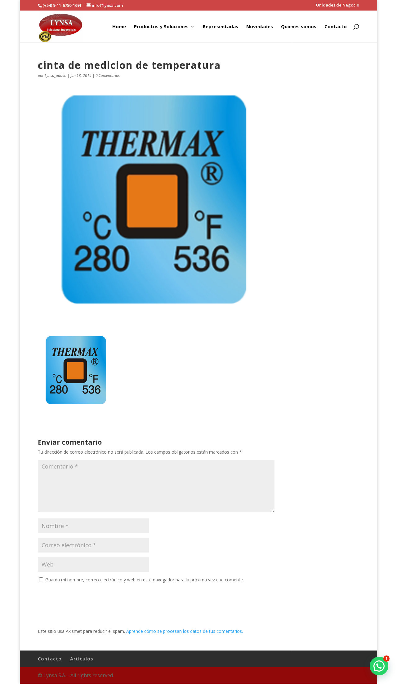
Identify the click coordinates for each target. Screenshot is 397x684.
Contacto (335, 26)
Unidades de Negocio (337, 5)
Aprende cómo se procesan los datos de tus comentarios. (184, 631)
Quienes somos (298, 26)
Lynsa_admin (55, 75)
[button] (379, 666)
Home (119, 26)
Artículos (81, 658)
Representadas (220, 26)
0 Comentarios (108, 75)
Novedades (259, 26)
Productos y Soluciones (161, 26)
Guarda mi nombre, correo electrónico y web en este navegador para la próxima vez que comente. (144, 580)
